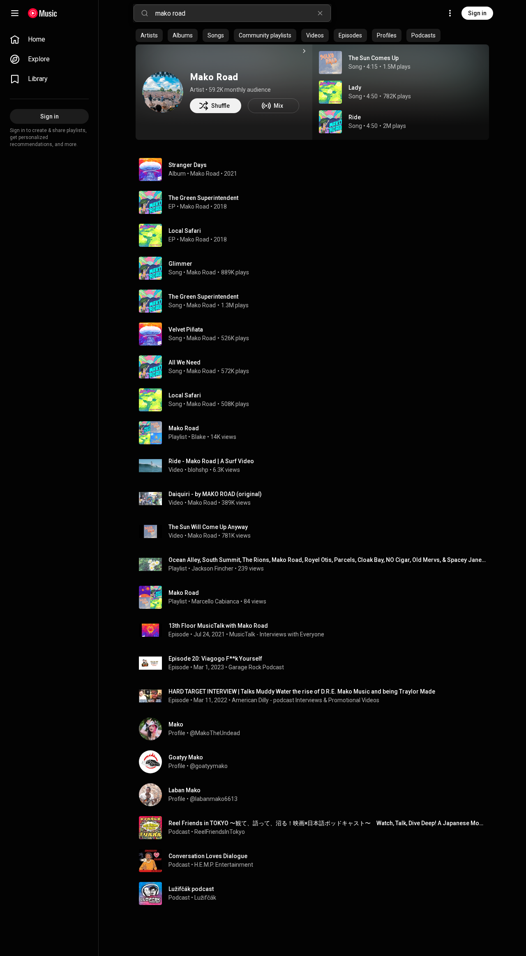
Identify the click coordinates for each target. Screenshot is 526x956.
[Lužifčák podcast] (316, 893)
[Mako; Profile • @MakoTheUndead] (316, 728)
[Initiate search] (144, 13)
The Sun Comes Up (373, 58)
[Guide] (15, 13)
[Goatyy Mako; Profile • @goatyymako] (316, 761)
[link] (49, 39)
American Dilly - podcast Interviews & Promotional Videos (305, 700)
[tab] (149, 35)
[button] (330, 62)
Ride (354, 117)
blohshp (198, 469)
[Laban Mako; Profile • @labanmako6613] (316, 794)
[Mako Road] (162, 92)
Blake (198, 437)
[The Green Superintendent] (316, 202)
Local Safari (184, 395)
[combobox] (242, 13)
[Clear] (320, 13)
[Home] (42, 13)
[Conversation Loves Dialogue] (316, 860)
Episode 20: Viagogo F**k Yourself (215, 658)
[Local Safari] (316, 235)
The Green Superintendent (203, 296)
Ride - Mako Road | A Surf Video (211, 461)
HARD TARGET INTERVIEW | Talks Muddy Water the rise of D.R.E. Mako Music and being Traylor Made (301, 691)
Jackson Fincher (212, 568)
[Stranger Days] (316, 169)
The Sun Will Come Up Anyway (208, 527)
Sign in (477, 13)
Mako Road (214, 77)
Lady (354, 87)
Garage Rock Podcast (256, 667)
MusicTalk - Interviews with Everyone (276, 634)
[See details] (304, 51)
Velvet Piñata (185, 329)
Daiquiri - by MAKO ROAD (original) (215, 494)
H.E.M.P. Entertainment (223, 864)
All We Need (184, 362)
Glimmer (180, 263)
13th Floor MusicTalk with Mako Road (218, 625)
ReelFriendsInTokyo (219, 831)
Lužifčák (205, 897)
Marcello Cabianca (215, 601)
